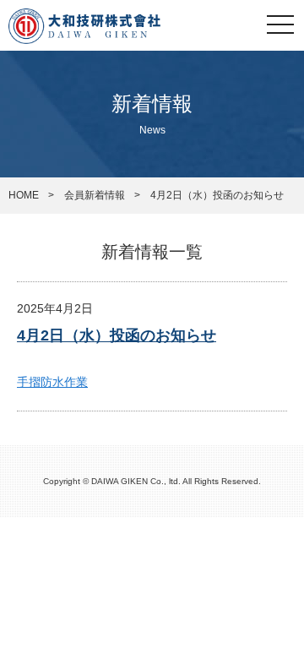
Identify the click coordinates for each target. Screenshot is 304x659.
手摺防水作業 (52, 382)
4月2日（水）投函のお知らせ (116, 335)
